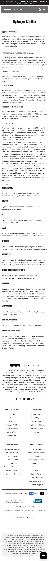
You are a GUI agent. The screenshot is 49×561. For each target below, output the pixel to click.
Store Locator (12, 456)
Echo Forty (12, 418)
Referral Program (37, 485)
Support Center (36, 456)
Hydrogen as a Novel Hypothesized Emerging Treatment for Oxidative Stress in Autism (23, 345)
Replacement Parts (37, 428)
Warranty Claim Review (37, 460)
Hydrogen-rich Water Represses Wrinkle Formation (21, 325)
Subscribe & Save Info (36, 481)
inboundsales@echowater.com (16, 502)
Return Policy (8, 510)
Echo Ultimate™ (12, 428)
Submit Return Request (36, 452)
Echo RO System (37, 418)
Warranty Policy (29, 510)
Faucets (37, 432)
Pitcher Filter (36, 421)
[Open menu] (44, 9)
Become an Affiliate (12, 460)
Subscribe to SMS (37, 477)
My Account (36, 449)
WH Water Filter (36, 414)
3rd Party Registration (12, 474)
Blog (36, 470)
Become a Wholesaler (12, 449)
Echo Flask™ (12, 414)
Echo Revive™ (12, 436)
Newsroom (37, 467)
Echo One (12, 421)
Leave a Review (36, 474)
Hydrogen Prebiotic (12, 425)
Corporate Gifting (12, 470)
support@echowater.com (14, 500)
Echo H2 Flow (12, 432)
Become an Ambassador (12, 467)
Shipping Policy (18, 510)
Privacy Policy (41, 510)
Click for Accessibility (23, 506)
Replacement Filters (36, 425)
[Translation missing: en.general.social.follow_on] (16, 399)
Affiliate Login (12, 463)
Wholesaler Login (12, 452)
